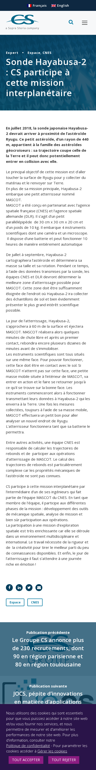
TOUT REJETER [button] (64, 759)
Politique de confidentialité (28, 745)
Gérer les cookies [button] (52, 751)
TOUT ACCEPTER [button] (26, 759)
